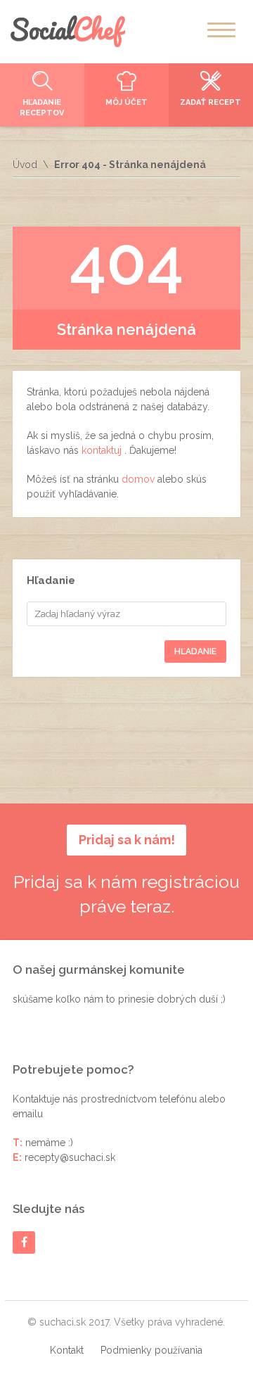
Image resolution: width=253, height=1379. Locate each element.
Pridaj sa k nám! (127, 839)
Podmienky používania (151, 1350)
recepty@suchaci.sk (70, 1157)
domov (139, 479)
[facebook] (24, 1242)
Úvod (25, 164)
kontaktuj (103, 450)
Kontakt (67, 1350)
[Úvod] (68, 31)
